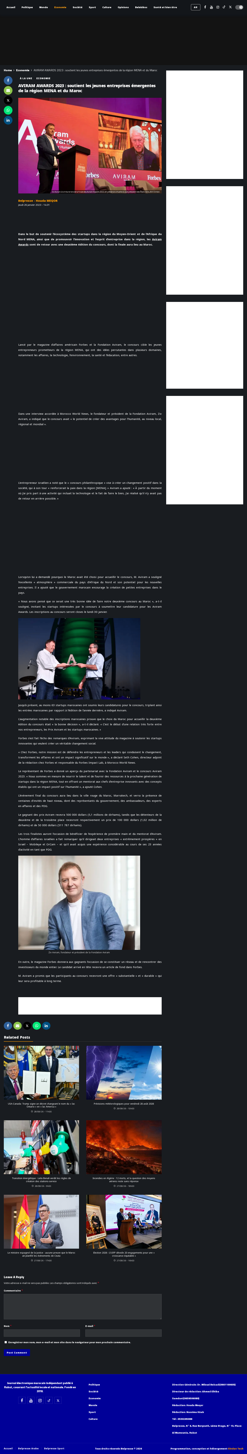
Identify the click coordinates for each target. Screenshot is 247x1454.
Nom (8, 1326)
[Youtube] (211, 7)
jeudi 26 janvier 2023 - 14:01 (34, 204)
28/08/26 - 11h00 (43, 1111)
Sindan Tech (235, 1448)
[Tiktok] (224, 7)
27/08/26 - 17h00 (43, 1260)
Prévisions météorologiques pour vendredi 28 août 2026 (124, 1104)
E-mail (90, 1326)
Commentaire (13, 1291)
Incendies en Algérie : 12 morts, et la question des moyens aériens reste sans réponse (124, 1179)
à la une (26, 78)
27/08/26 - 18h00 (125, 1186)
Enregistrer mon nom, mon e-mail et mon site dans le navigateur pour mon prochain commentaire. (69, 1342)
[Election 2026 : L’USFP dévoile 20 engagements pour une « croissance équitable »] (124, 1222)
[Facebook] (205, 7)
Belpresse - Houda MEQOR (38, 201)
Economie (43, 78)
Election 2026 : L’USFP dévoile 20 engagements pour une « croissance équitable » (124, 1254)
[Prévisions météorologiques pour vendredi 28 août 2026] (124, 1073)
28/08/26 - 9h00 (43, 1186)
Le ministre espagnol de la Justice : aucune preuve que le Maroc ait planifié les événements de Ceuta (41, 1254)
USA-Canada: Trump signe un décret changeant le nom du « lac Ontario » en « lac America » (41, 1105)
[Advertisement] (90, 1005)
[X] (230, 7)
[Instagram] (218, 7)
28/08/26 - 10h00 (125, 1108)
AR (195, 7)
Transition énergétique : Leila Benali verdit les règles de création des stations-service (41, 1179)
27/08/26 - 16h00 (125, 1260)
